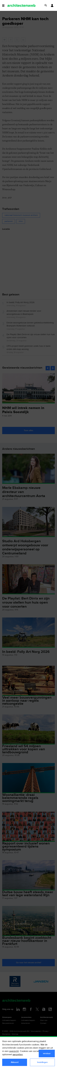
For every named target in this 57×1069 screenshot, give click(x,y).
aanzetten (18, 1054)
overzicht (14, 1051)
